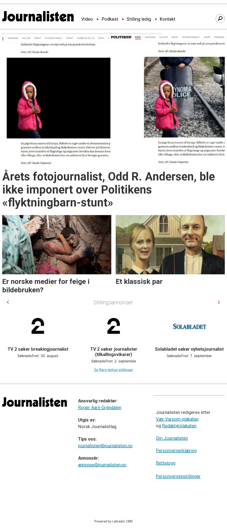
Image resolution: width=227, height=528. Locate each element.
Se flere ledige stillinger (113, 370)
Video (87, 19)
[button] (7, 302)
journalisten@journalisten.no (105, 445)
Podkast (110, 19)
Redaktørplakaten (179, 425)
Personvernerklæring (176, 450)
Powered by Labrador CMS (113, 521)
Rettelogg (165, 463)
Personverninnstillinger (178, 476)
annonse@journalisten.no (102, 464)
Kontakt (167, 19)
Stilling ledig (139, 19)
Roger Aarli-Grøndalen (99, 407)
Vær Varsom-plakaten (177, 419)
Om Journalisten (172, 438)
